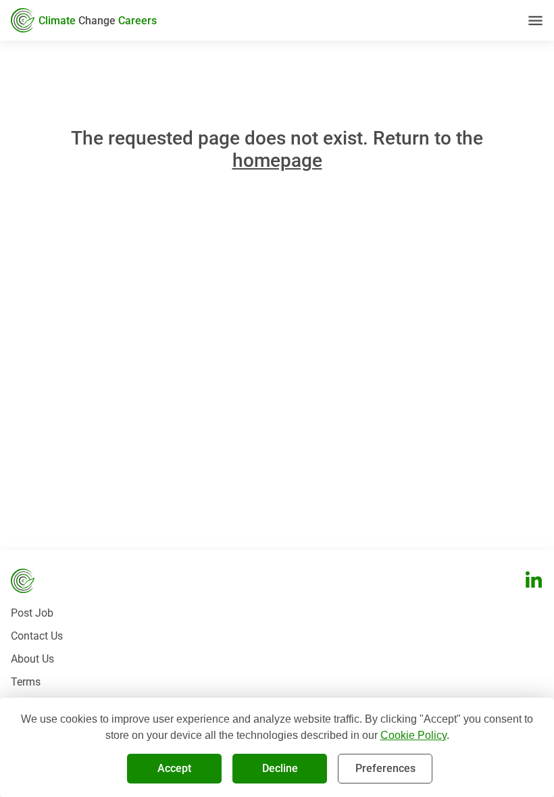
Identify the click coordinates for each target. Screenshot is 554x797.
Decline (280, 768)
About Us (32, 658)
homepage (277, 160)
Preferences (385, 768)
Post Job (32, 613)
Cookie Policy (413, 735)
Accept (174, 768)
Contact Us (37, 635)
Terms (26, 681)
